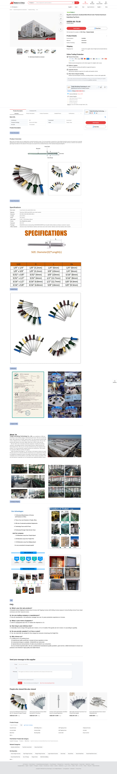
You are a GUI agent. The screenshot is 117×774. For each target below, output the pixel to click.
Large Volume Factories (53, 753)
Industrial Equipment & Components (20, 9)
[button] (78, 113)
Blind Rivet (12, 732)
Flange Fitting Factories (40, 753)
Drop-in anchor (86, 732)
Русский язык (46, 765)
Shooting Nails (37, 732)
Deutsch (56, 765)
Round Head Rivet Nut (15, 756)
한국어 (69, 765)
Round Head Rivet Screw (91, 753)
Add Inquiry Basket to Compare (37, 57)
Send (20, 683)
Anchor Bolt (60, 732)
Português (36, 765)
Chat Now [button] (98, 28)
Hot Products (25, 764)
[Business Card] (105, 117)
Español (31, 765)
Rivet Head (63, 753)
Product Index (81, 764)
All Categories (14, 7)
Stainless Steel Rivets (15, 747)
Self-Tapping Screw (62, 727)
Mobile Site (88, 764)
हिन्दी (76, 765)
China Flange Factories (15, 753)
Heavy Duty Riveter (38, 747)
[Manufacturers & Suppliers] (17, 2)
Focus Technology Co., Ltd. (50, 768)
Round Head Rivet (79, 753)
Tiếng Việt (89, 765)
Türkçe (85, 765)
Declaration (72, 768)
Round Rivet (70, 753)
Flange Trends (35, 756)
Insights (92, 764)
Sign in (105, 3)
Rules (106, 7)
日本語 (73, 765)
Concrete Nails (13, 730)
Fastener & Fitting (31, 9)
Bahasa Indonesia (96, 765)
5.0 (90, 113)
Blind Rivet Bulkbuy (44, 756)
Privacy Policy (78, 768)
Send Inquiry (76, 28)
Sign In (68, 104)
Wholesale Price (60, 764)
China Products (32, 764)
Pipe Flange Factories (27, 753)
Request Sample (90, 32)
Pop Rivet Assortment (27, 747)
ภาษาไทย (80, 765)
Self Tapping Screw (62, 730)
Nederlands (61, 765)
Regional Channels (74, 764)
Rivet (37, 9)
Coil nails (85, 730)
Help (83, 7)
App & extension (90, 7)
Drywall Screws (13, 727)
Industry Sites (67, 764)
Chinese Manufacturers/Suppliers (42, 764)
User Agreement (66, 768)
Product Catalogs (29, 725)
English (27, 765)
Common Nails (37, 730)
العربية (66, 765)
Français (40, 765)
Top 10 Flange (26, 756)
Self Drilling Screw (38, 727)
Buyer (76, 7)
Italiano (51, 765)
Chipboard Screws (87, 727)
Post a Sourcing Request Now (47, 683)
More (11, 759)
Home (11, 9)
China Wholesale (53, 764)
